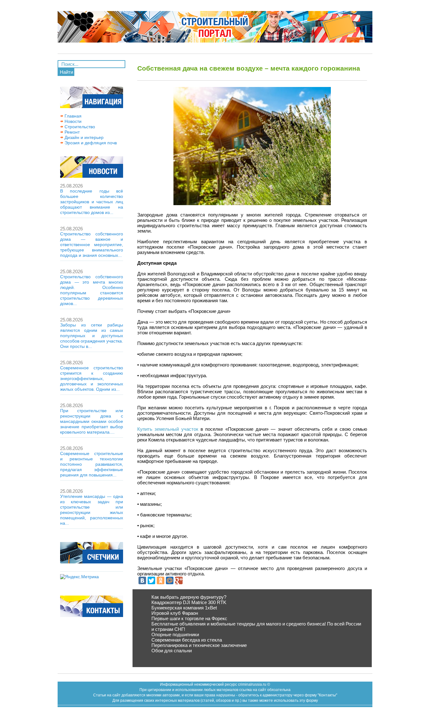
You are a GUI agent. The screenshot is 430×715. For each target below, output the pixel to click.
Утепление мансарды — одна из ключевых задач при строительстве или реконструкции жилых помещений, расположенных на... (91, 510)
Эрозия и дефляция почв (90, 142)
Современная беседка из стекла (186, 640)
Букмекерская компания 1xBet (184, 607)
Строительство (79, 126)
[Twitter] (151, 580)
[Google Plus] (179, 580)
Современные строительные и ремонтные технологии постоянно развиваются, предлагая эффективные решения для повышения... (91, 464)
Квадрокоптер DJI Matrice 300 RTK (188, 602)
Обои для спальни (171, 650)
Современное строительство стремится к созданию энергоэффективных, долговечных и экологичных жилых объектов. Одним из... (91, 378)
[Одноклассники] (160, 580)
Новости (72, 121)
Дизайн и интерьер (83, 137)
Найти (66, 72)
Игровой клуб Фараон (174, 613)
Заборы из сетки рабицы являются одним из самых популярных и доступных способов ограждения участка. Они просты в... (91, 335)
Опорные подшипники (175, 634)
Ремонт (71, 132)
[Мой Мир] (169, 580)
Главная (72, 115)
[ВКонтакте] (142, 580)
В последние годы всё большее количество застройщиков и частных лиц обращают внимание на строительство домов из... (91, 201)
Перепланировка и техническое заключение (199, 645)
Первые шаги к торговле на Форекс (189, 618)
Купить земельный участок (167, 429)
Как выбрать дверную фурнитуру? (188, 597)
